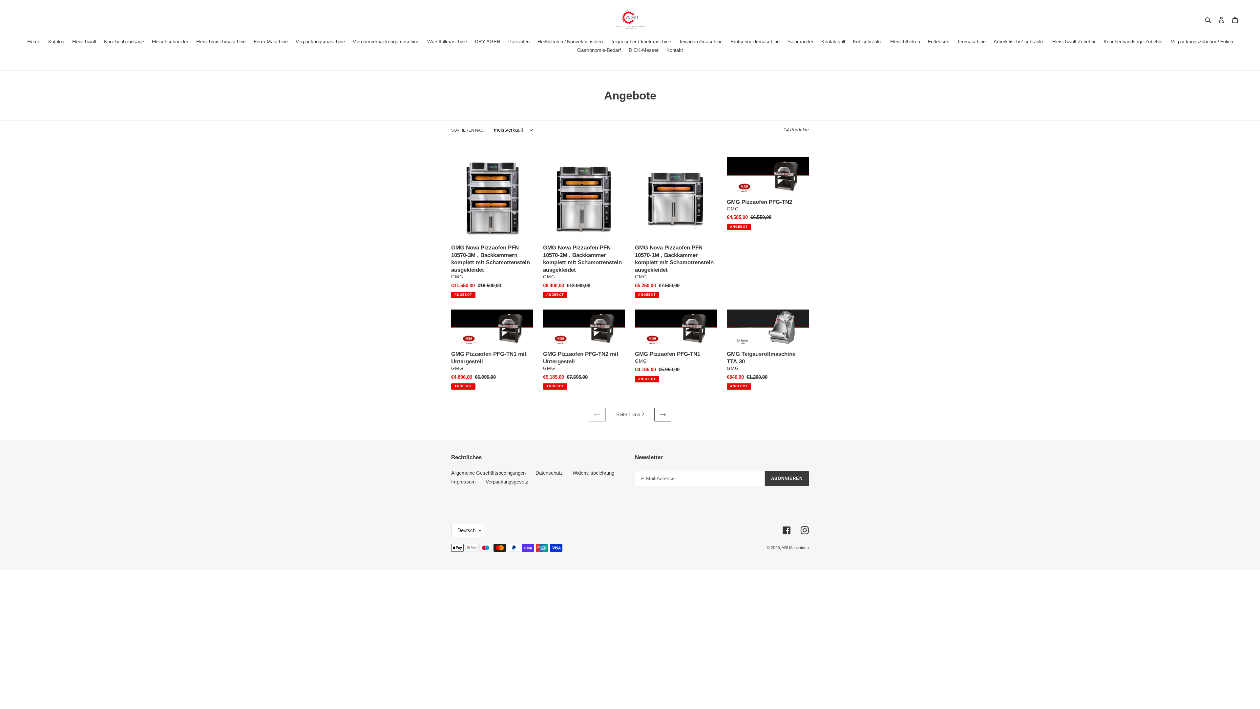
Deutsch (466, 530)
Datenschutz (549, 473)
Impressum (463, 481)
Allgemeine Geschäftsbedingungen (488, 473)
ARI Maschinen (795, 548)
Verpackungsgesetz (507, 481)
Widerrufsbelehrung (593, 473)
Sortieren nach (469, 130)
